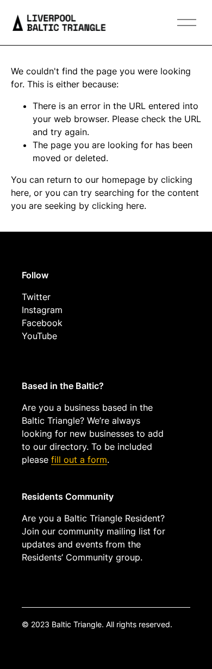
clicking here (118, 205)
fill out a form (79, 459)
